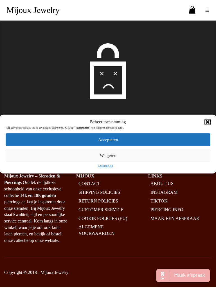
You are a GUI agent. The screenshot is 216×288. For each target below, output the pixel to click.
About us (162, 183)
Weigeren (108, 155)
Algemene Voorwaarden (96, 230)
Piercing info (166, 209)
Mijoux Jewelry (33, 10)
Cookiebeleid (105, 165)
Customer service (100, 209)
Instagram (163, 192)
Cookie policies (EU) (102, 218)
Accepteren (108, 140)
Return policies (98, 201)
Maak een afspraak (175, 218)
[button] (207, 122)
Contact (89, 183)
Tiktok (159, 201)
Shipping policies (99, 192)
